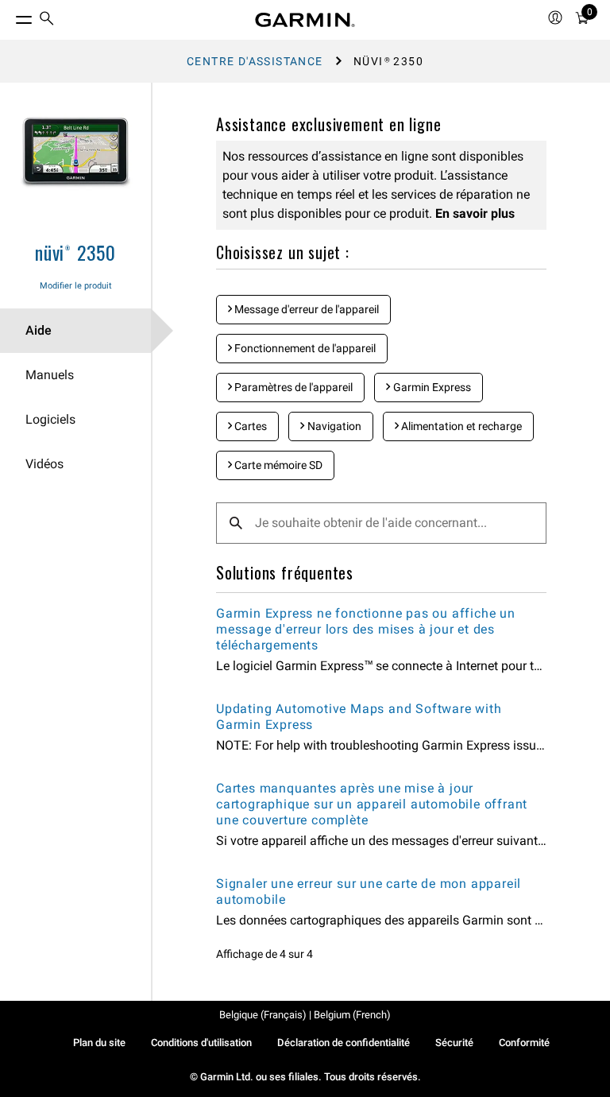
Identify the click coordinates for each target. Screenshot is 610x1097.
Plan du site (99, 1043)
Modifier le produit (76, 286)
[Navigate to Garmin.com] (305, 20)
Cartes (249, 426)
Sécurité (454, 1043)
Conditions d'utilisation (201, 1043)
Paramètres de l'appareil (292, 387)
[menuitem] (47, 20)
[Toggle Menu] (9, 16)
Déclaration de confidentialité (343, 1043)
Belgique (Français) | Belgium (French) (305, 1015)
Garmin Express (431, 387)
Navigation (333, 426)
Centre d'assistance (255, 61)
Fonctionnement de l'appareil (304, 348)
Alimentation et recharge (460, 426)
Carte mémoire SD (277, 465)
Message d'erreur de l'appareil (305, 309)
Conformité (524, 1043)
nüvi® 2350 (75, 252)
